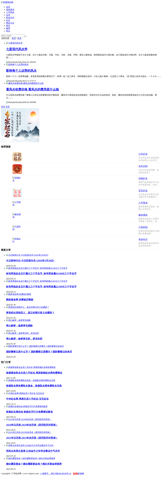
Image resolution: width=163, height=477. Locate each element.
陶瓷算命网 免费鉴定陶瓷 (19, 299)
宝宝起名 (143, 190)
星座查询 (10, 10)
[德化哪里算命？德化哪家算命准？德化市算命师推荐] (30, 458)
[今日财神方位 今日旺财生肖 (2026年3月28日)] (27, 255)
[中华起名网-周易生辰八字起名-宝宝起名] (25, 393)
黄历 (8, 26)
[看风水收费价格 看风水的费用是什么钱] (24, 83)
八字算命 (10, 12)
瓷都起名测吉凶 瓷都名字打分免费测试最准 (29, 411)
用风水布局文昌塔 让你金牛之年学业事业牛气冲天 (33, 451)
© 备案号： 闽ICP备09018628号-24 (55, 473)
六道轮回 (143, 227)
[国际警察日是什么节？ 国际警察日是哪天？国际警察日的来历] (35, 346)
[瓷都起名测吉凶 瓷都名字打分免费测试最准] (26, 406)
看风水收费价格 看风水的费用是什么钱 (32, 89)
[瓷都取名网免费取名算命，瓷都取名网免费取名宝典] (30, 380)
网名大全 (10, 23)
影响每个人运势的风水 (21, 70)
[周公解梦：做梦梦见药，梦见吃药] (22, 333)
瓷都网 (81, 473)
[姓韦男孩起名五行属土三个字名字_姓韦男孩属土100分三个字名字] (36, 281)
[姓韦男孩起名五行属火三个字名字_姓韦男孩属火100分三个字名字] (36, 268)
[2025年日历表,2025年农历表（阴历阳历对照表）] (28, 432)
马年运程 (143, 166)
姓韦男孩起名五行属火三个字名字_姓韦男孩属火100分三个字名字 (41, 273)
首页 (8, 7)
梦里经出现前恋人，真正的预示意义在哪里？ (30, 312)
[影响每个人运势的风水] (17, 64)
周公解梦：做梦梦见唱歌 (19, 325)
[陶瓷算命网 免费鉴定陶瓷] (18, 294)
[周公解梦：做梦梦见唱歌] (18, 320)
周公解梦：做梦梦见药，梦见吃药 (24, 338)
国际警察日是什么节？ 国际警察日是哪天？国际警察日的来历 (39, 351)
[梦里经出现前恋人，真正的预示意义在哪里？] (27, 307)
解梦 (8, 28)
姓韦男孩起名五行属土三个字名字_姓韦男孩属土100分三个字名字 (41, 286)
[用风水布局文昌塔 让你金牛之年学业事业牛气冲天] (29, 445)
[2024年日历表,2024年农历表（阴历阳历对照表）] (28, 419)
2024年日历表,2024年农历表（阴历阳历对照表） (32, 425)
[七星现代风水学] (14, 43)
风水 (8, 31)
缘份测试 (143, 215)
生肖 (8, 15)
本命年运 (143, 239)
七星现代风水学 (17, 49)
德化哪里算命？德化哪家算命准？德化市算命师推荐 (34, 464)
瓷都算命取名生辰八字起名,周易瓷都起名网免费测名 (34, 372)
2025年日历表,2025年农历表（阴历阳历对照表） (32, 437)
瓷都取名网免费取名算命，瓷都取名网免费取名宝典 (34, 385)
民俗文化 (10, 18)
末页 (8, 107)
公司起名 (143, 154)
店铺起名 (143, 178)
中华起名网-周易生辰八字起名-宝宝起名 (27, 398)
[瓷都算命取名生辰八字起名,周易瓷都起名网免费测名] (31, 367)
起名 (8, 20)
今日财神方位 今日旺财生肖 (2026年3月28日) (30, 260)
